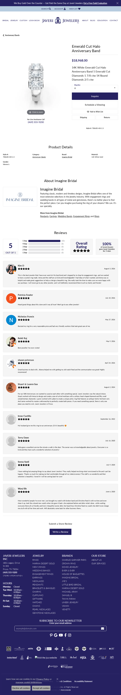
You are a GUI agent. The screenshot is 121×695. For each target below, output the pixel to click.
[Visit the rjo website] (112, 657)
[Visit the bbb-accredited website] (47, 649)
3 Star (25, 247)
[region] (36, 83)
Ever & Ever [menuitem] (68, 570)
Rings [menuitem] (35, 559)
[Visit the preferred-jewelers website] (103, 657)
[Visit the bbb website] (62, 649)
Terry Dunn (23, 437)
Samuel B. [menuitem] (67, 595)
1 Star (25, 252)
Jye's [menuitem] (64, 581)
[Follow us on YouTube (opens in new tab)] (61, 635)
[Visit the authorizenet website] (38, 649)
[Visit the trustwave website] (67, 666)
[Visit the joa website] (29, 657)
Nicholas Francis (26, 316)
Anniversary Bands (12, 35)
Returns (107, 117)
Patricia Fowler (25, 294)
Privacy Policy (42, 679)
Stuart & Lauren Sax (28, 384)
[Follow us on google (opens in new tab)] (55, 635)
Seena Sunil (23, 461)
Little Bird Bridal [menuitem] (71, 584)
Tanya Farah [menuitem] (69, 598)
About (85, 20)
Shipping (83, 117)
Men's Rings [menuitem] (38, 566)
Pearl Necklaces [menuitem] (41, 609)
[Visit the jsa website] (46, 657)
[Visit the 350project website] (8, 649)
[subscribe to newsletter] (102, 628)
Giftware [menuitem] (37, 598)
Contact (114, 20)
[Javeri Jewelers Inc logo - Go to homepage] (60, 20)
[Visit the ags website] (19, 649)
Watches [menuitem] (37, 602)
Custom (23, 20)
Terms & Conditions (63, 681)
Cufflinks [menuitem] (37, 595)
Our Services (98, 563)
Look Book (34, 20)
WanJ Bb (22, 488)
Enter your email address (60, 623)
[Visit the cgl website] (84, 649)
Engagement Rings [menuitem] (42, 573)
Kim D (21, 265)
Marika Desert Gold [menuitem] (43, 563)
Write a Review (60, 531)
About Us (96, 559)
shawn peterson (26, 360)
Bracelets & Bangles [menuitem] (43, 588)
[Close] (117, 3)
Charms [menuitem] (36, 591)
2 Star (25, 249)
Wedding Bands (65, 216)
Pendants (44, 216)
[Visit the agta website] (30, 649)
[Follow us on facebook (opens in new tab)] (65, 635)
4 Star (25, 244)
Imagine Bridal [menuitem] (70, 577)
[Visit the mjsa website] (83, 657)
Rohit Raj (22, 338)
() (63, 241)
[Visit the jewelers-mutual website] (12, 657)
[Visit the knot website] (73, 657)
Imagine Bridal (67, 157)
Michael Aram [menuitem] (69, 591)
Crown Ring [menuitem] (69, 563)
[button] (46, 8)
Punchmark (66, 690)
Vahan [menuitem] (65, 605)
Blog (92, 20)
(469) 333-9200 (36, 122)
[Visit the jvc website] (63, 657)
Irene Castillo (24, 416)
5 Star (25, 241)
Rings (96, 216)
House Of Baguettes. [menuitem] (73, 573)
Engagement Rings (81, 216)
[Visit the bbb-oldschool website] (56, 649)
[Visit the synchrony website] (53, 666)
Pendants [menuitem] (37, 584)
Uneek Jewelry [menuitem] (70, 602)
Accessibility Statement (83, 681)
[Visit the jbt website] (112, 649)
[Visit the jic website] (22, 657)
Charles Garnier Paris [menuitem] (74, 559)
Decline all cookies (21, 688)
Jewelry (14, 20)
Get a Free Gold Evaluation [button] (95, 3)
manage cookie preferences (29, 682)
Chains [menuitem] (36, 605)
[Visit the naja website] (92, 657)
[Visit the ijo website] (102, 649)
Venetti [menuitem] (66, 609)
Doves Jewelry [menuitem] (70, 566)
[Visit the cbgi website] (69, 649)
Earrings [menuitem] (37, 577)
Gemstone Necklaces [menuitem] (43, 612)
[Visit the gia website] (92, 649)
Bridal (6, 20)
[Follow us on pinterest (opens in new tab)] (51, 635)
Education (102, 20)
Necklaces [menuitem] (38, 581)
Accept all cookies (41, 688)
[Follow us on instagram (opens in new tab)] (69, 635)
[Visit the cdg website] (77, 649)
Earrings (53, 216)
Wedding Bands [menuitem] (41, 570)
